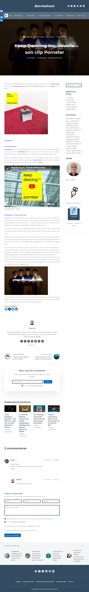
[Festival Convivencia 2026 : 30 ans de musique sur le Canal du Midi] (54, 408)
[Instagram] (74, 6)
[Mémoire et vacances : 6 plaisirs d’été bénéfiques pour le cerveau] (27, 555)
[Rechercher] (84, 15)
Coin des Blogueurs (45, 15)
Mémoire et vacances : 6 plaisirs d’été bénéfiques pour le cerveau (37, 556)
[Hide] (0, 23)
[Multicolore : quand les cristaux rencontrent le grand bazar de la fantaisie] (69, 555)
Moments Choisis (71, 104)
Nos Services (70, 15)
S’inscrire (47, 382)
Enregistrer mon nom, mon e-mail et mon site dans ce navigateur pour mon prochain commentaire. (30, 519)
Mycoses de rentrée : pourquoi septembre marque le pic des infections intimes (73, 150)
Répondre (56, 460)
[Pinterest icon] (39, 341)
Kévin (13, 460)
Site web (46, 501)
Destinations (18, 15)
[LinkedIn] (81, 6)
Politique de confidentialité (45, 581)
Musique (52, 37)
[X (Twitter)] (71, 6)
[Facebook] (68, 6)
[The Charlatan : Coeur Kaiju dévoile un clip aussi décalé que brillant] (39, 408)
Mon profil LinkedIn (35, 337)
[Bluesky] (12, 309)
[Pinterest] (77, 6)
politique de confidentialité (36, 385)
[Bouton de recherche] (79, 85)
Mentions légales (28, 581)
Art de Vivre (30, 15)
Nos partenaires (61, 581)
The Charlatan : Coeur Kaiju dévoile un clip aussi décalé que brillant (39, 419)
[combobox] (72, 85)
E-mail (27, 501)
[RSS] (84, 6)
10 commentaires (52, 429)
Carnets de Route (70, 109)
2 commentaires (61, 37)
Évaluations (58, 15)
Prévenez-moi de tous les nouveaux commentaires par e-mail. (23, 526)
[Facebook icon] (21, 341)
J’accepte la (33, 385)
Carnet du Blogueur (71, 107)
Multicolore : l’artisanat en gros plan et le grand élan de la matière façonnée (73, 143)
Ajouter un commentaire (13, 507)
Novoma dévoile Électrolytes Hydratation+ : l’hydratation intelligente (73, 137)
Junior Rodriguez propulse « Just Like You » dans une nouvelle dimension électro (10, 421)
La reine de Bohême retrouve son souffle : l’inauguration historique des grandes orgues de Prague (24, 423)
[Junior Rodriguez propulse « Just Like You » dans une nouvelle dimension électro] (10, 408)
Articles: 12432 (32, 345)
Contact (79, 15)
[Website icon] (28, 341)
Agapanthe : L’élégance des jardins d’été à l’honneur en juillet (16, 556)
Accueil (9, 15)
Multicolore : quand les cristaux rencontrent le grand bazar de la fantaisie (78, 556)
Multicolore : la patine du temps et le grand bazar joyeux (58, 556)
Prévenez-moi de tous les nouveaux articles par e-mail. (22, 530)
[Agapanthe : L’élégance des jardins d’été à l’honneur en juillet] (7, 555)
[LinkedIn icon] (25, 341)
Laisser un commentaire (12, 535)
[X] (9, 309)
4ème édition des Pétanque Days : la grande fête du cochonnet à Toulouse (73, 121)
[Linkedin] (16, 309)
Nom (8, 501)
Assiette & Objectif (71, 102)
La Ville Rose (70, 98)
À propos (18, 581)
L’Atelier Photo (70, 100)
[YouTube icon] (42, 341)
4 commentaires (8, 432)
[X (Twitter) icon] (32, 341)
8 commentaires (23, 436)
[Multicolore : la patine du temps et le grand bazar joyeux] (48, 555)
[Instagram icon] (35, 341)
